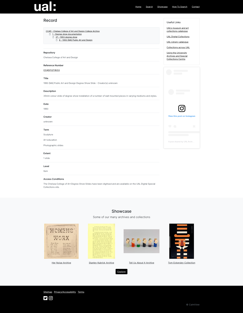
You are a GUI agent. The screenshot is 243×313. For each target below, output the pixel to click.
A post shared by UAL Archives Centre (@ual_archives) (192, 141)
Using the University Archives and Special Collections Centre (177, 55)
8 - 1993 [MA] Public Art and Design (75, 40)
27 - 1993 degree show (66, 37)
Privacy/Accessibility (65, 292)
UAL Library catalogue (177, 42)
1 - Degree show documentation (67, 34)
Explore (121, 271)
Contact (196, 6)
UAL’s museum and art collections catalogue (178, 30)
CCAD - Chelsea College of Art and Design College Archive (73, 31)
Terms (81, 292)
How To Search (179, 6)
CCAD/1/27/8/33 (51, 70)
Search (149, 6)
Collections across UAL (178, 47)
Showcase (162, 6)
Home (138, 6)
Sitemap (47, 292)
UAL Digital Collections (178, 36)
